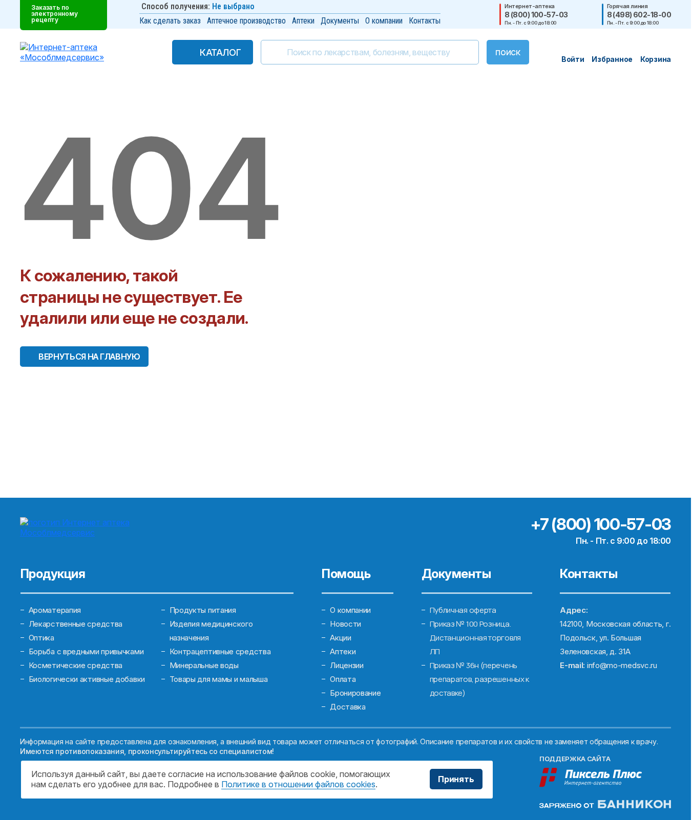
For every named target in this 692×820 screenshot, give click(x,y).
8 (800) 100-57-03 (536, 14)
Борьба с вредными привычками (86, 651)
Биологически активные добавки (87, 679)
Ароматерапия (55, 610)
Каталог (220, 52)
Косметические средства (75, 665)
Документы (340, 21)
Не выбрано (233, 6)
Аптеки (303, 21)
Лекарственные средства (75, 624)
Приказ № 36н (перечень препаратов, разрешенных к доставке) (480, 679)
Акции (340, 637)
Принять (456, 779)
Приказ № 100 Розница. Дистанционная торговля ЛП (475, 637)
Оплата (342, 679)
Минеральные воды (204, 665)
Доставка (348, 707)
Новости (345, 624)
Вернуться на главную (89, 356)
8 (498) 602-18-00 (639, 14)
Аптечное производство (246, 21)
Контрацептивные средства (220, 651)
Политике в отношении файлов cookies (298, 784)
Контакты (425, 21)
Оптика (41, 637)
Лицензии (347, 665)
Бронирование (355, 693)
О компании (384, 21)
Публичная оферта (463, 610)
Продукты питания (203, 610)
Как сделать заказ (170, 21)
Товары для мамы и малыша (219, 679)
